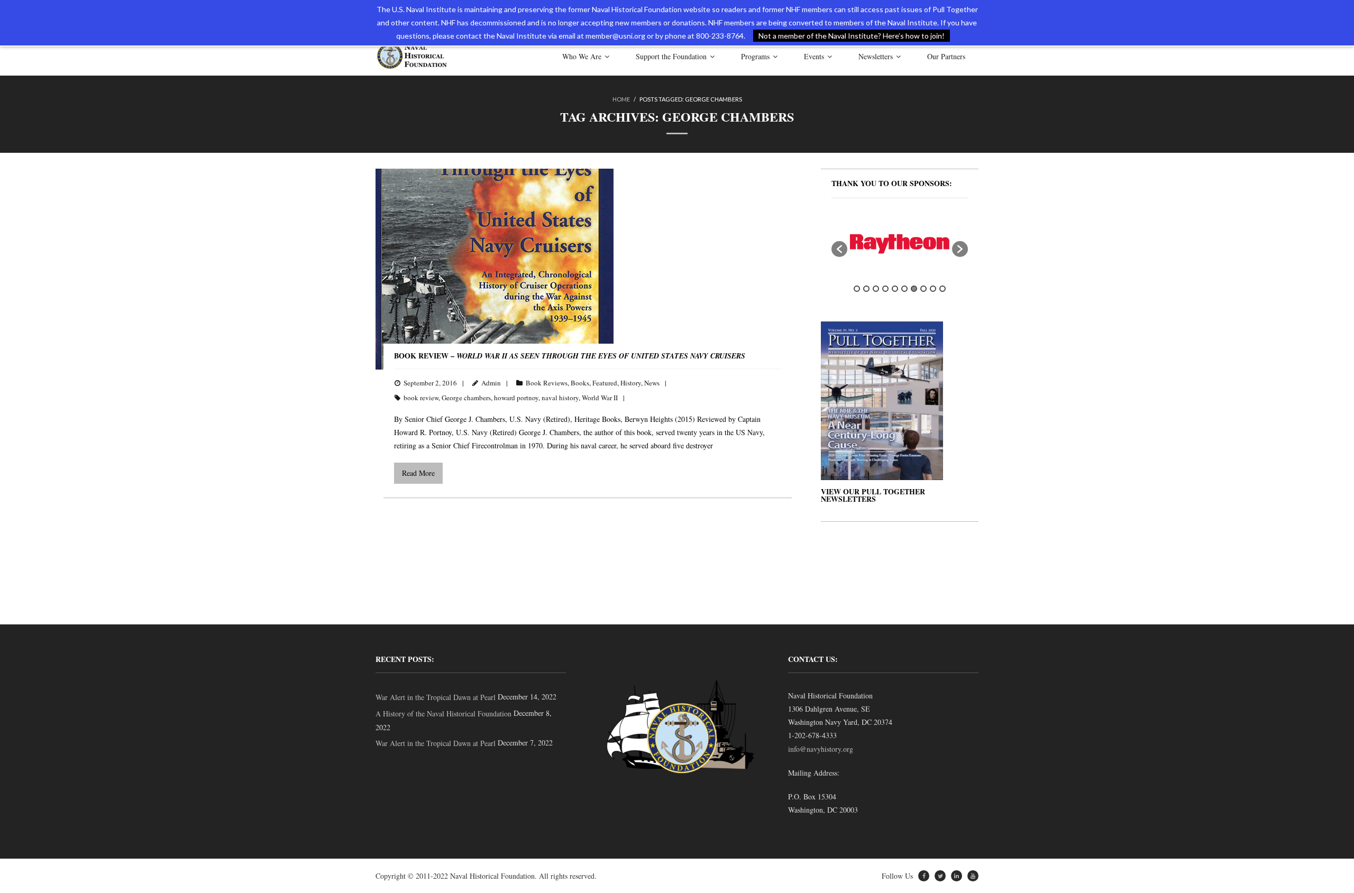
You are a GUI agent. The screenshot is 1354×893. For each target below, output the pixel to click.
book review (421, 397)
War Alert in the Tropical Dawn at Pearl (436, 697)
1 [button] (857, 289)
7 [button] (914, 289)
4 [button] (885, 289)
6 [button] (904, 289)
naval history (560, 397)
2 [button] (866, 289)
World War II (600, 397)
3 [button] (876, 289)
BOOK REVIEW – (569, 355)
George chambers (466, 397)
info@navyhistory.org (820, 749)
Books (580, 383)
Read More (418, 473)
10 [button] (942, 289)
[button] (839, 249)
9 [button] (933, 289)
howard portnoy (516, 397)
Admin (491, 383)
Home (621, 99)
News (652, 383)
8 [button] (923, 289)
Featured (604, 383)
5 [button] (895, 289)
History (630, 383)
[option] (899, 244)
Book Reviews (547, 383)
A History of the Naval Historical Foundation (443, 713)
